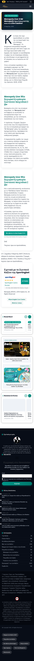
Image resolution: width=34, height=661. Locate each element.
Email (3, 473)
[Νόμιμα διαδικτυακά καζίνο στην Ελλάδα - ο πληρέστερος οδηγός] (5, 6)
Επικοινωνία (7, 652)
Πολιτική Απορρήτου (20, 648)
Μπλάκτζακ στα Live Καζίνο (11, 555)
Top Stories (5, 535)
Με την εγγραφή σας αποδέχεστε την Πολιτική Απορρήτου (16, 479)
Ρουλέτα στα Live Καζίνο (10, 560)
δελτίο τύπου (17, 303)
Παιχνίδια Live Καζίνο (8, 549)
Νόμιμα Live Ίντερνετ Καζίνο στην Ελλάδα (13, 547)
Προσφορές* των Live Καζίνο (10, 563)
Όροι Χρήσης (7, 648)
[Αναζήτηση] (31, 1)
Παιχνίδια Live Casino (9, 558)
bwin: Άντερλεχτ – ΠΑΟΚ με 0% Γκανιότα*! (17, 1)
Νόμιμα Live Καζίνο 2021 (10, 635)
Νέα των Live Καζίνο (7, 544)
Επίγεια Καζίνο (6, 538)
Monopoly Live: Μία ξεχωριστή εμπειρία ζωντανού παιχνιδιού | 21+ (16, 100)
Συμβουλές (5, 566)
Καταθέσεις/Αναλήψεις (8, 541)
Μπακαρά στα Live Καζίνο (10, 552)
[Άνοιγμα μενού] (30, 6)
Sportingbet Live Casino (17, 299)
